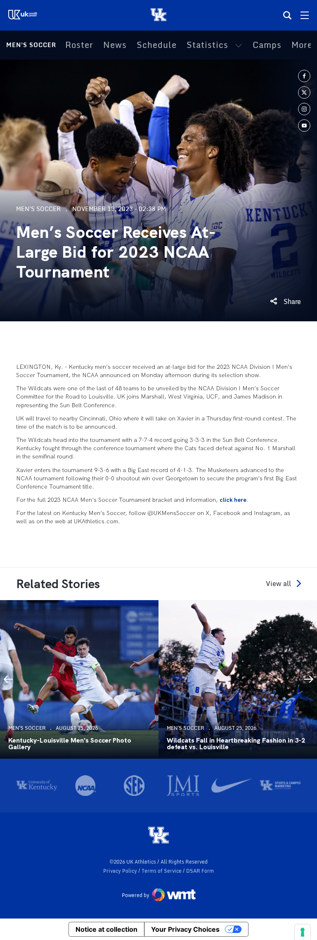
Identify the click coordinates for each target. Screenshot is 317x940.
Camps (267, 45)
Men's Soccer (31, 45)
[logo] (158, 836)
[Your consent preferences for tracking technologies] (302, 932)
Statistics (207, 45)
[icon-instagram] (304, 109)
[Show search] (287, 15)
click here (233, 499)
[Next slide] (308, 679)
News (115, 45)
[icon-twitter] (304, 92)
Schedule (157, 45)
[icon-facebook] (304, 76)
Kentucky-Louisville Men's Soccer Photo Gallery (69, 743)
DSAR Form (200, 871)
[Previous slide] (8, 679)
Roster (79, 45)
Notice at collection (106, 929)
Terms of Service (162, 871)
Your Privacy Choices (185, 929)
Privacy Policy (120, 871)
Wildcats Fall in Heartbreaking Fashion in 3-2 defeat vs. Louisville (236, 743)
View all (278, 583)
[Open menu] (304, 15)
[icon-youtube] (304, 125)
